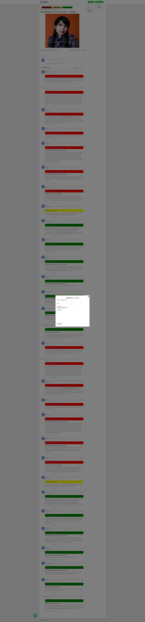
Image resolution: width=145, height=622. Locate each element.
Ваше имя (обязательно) (62, 299)
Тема (58, 303)
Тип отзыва (59, 306)
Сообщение (59, 309)
